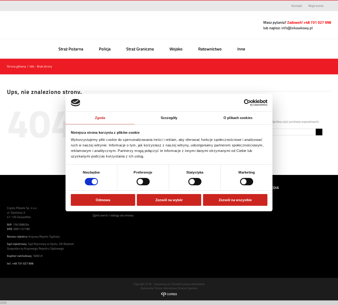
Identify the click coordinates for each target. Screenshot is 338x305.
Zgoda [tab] (100, 118)
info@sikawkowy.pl (297, 28)
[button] (278, 48)
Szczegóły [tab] (169, 118)
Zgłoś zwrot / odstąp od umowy (112, 215)
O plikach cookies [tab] (237, 118)
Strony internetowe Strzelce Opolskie (176, 288)
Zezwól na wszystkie (235, 200)
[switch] (143, 181)
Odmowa (103, 200)
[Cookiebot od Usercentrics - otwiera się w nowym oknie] (247, 102)
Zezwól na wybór (169, 200)
